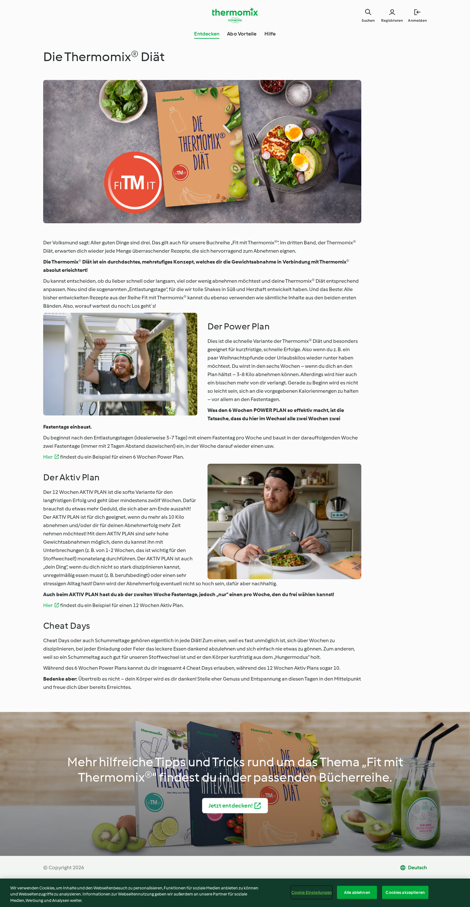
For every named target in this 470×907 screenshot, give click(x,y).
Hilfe (270, 34)
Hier (48, 457)
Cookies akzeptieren (405, 892)
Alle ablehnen (357, 892)
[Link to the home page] (235, 15)
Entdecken (206, 34)
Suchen (368, 20)
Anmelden (417, 20)
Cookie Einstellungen (311, 892)
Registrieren (392, 20)
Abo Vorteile (241, 34)
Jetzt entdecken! (230, 805)
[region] (235, 893)
